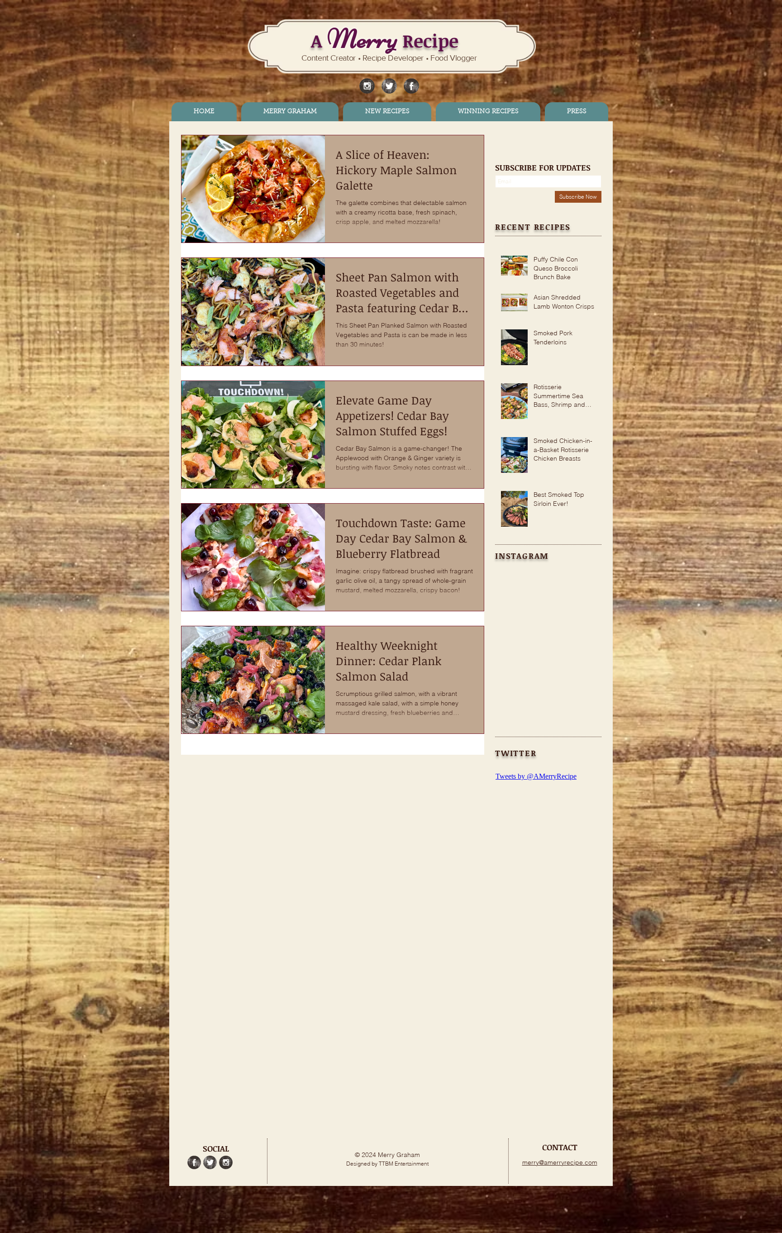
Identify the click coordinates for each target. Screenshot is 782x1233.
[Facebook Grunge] (411, 86)
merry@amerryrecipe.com (559, 1162)
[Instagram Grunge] (367, 86)
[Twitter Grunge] (389, 86)
